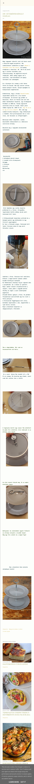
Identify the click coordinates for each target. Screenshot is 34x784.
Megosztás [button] (5, 629)
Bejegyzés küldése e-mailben (15, 629)
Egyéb (8, 631)
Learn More (14, 782)
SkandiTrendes (24, 93)
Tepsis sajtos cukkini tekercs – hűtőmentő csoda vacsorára (16, 713)
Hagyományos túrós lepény (15, 664)
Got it (23, 782)
